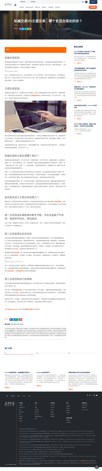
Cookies (24, 395)
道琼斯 (52, 411)
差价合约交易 (29, 7)
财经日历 (68, 410)
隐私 (18, 395)
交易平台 (44, 7)
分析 (67, 403)
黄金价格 (52, 414)
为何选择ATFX (22, 407)
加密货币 (37, 411)
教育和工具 (84, 403)
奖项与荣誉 (21, 411)
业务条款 (13, 395)
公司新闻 (20, 416)
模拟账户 (68, 420)
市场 (36, 403)
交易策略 (68, 405)
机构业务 (23, 1)
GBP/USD (53, 407)
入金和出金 (68, 422)
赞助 (20, 414)
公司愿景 (20, 405)
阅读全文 (79, 63)
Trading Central (85, 409)
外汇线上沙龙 (84, 405)
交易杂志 (68, 412)
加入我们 (20, 420)
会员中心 (93, 2)
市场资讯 (68, 408)
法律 (7, 395)
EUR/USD (53, 405)
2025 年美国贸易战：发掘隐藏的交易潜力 (17, 372)
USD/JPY (52, 409)
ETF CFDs (37, 414)
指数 (36, 407)
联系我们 (33, 1)
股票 (36, 418)
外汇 (36, 405)
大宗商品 (37, 409)
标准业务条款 (84, 460)
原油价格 (52, 416)
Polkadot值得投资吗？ (43, 372)
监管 (20, 409)
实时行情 (53, 403)
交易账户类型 (69, 417)
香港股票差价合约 (38, 416)
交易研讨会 (84, 407)
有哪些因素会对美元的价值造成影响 (79, 372)
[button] (20, 29)
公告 (29, 395)
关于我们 (21, 403)
